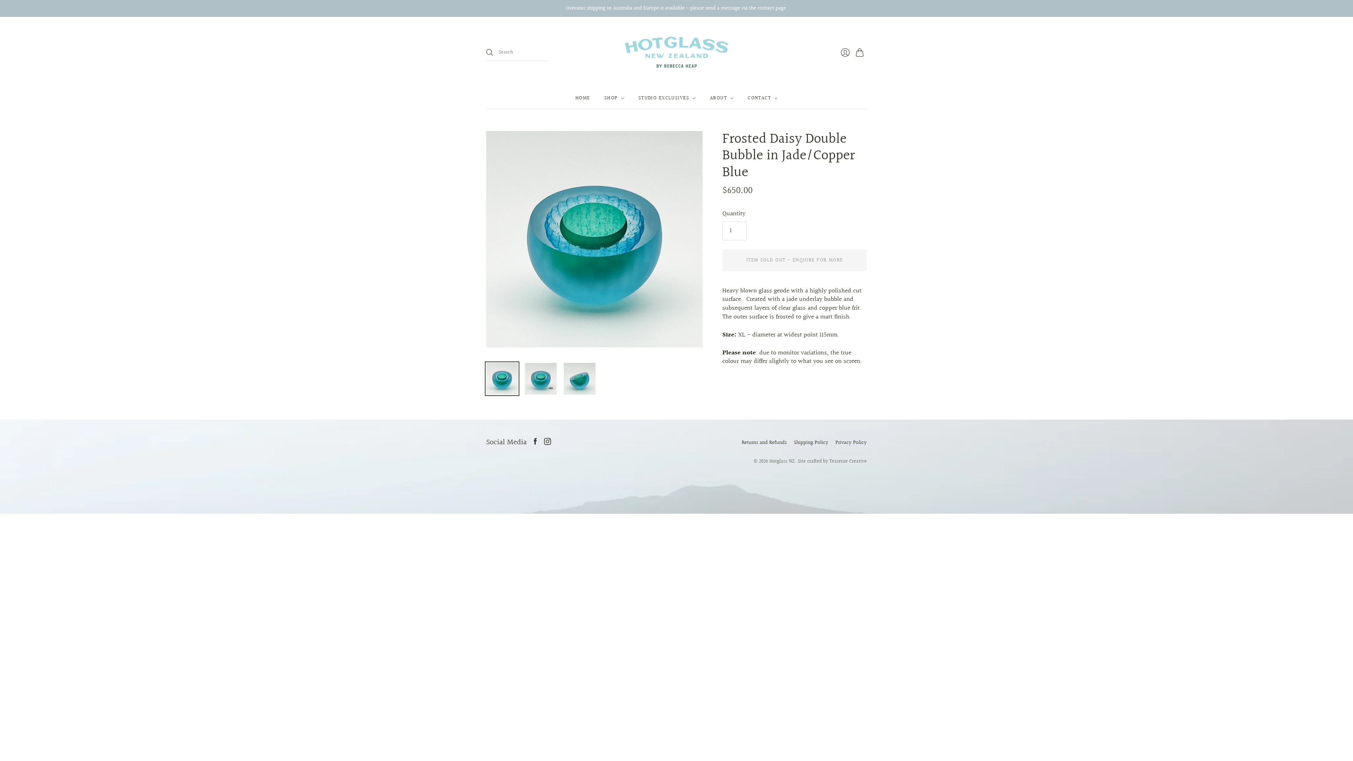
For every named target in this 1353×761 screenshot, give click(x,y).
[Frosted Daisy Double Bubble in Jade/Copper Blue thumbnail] (502, 379)
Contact (759, 98)
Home (582, 98)
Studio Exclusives (663, 98)
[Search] (489, 52)
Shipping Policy (811, 442)
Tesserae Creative (848, 461)
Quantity (734, 214)
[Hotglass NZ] (676, 52)
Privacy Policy (851, 442)
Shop (611, 98)
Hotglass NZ (782, 461)
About (718, 98)
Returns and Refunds (764, 442)
